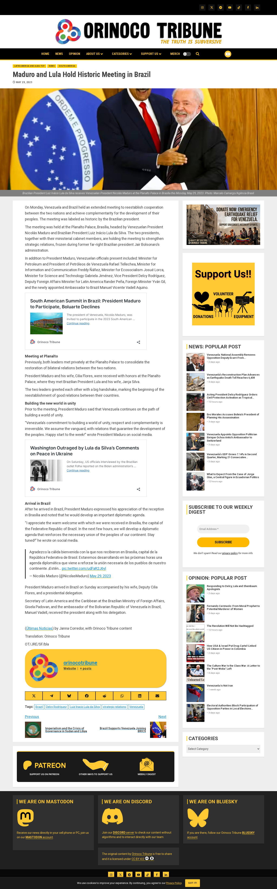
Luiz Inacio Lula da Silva (85, 706)
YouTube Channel (221, 54)
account (39, 837)
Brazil (39, 706)
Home (45, 54)
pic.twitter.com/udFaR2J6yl (84, 568)
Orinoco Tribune (142, 853)
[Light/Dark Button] (187, 54)
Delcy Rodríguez (56, 706)
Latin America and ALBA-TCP (29, 66)
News (59, 54)
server (123, 832)
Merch (175, 54)
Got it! (192, 883)
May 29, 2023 (24, 82)
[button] (197, 54)
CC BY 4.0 (138, 859)
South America (67, 66)
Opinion (74, 54)
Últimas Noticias (39, 628)
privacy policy (230, 553)
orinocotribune (80, 663)
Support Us (149, 54)
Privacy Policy (173, 883)
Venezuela (136, 706)
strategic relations (114, 706)
